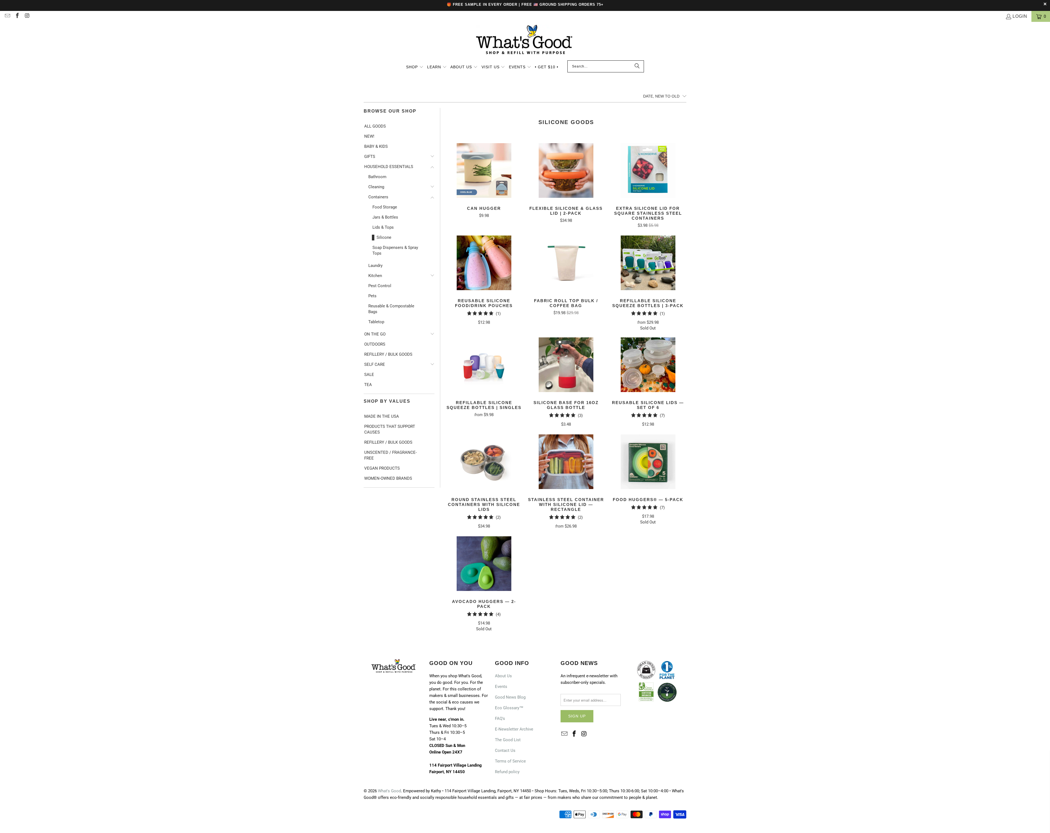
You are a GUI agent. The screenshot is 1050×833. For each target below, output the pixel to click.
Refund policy (507, 771)
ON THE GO (375, 334)
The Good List (508, 739)
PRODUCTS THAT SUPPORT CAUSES (389, 429)
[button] (415, 67)
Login (1020, 16)
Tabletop (376, 321)
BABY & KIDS (376, 146)
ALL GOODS (375, 126)
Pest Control (379, 285)
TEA (368, 384)
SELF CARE (374, 364)
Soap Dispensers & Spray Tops (395, 250)
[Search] (637, 66)
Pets (372, 295)
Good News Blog (510, 697)
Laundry (375, 265)
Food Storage (384, 207)
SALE (369, 374)
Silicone (384, 237)
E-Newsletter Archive (514, 729)
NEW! (369, 136)
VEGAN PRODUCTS (382, 468)
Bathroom (377, 176)
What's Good (389, 790)
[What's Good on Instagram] (27, 16)
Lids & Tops (383, 227)
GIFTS (369, 156)
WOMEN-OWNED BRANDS (388, 478)
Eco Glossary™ (509, 707)
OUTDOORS (374, 344)
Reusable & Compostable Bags (391, 309)
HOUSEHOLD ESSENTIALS (388, 166)
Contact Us (505, 750)
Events (501, 686)
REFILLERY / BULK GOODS (388, 354)
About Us (503, 675)
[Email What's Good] (7, 16)
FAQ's (500, 718)
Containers (378, 197)
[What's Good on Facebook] (17, 16)
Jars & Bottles (385, 217)
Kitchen (375, 275)
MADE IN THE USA (381, 416)
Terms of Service (510, 761)
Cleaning (376, 186)
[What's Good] (525, 42)
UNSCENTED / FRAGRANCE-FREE (390, 455)
